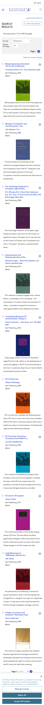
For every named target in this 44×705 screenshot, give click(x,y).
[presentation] (23, 90)
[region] (22, 689)
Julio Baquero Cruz (12, 129)
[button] (3, 64)
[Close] (41, 676)
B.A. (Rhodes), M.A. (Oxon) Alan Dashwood (21, 192)
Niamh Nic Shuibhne (28, 261)
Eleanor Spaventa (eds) (13, 263)
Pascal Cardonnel (11, 322)
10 (28, 671)
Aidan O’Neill (10, 499)
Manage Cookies (22, 689)
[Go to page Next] (31, 671)
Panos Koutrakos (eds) (32, 70)
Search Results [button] (7, 25)
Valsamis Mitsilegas (12, 382)
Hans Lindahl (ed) (11, 618)
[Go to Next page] (38, 51)
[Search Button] (40, 10)
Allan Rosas (25, 322)
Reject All (22, 695)
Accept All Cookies (22, 701)
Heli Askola (9, 559)
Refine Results (35, 18)
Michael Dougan (11, 261)
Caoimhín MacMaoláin (14, 442)
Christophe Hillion (12, 70)
